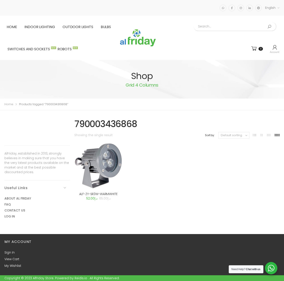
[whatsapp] (223, 8)
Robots (66, 49)
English (270, 8)
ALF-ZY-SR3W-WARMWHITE (98, 194)
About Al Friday (17, 198)
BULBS (106, 26)
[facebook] (232, 8)
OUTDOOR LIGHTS (78, 26)
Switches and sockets (31, 49)
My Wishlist (12, 266)
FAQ (7, 204)
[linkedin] (249, 8)
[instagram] (240, 8)
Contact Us (14, 210)
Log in (9, 216)
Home (12, 26)
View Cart (11, 259)
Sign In (9, 252)
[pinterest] (258, 8)
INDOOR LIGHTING (39, 26)
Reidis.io (81, 278)
